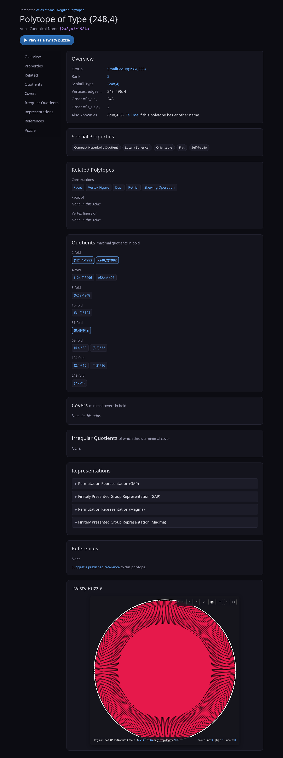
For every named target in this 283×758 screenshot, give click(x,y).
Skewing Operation (159, 187)
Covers (30, 93)
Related (31, 74)
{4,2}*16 (98, 365)
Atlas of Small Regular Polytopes (60, 10)
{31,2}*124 (82, 312)
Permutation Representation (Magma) (111, 509)
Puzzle (30, 130)
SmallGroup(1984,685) (126, 68)
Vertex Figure (98, 187)
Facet (78, 187)
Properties (34, 65)
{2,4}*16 (80, 365)
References (34, 120)
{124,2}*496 (83, 277)
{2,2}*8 (79, 383)
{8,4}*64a (81, 330)
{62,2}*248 (82, 295)
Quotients (33, 84)
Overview (33, 56)
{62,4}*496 (106, 277)
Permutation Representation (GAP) (108, 483)
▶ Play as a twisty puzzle (47, 40)
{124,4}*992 (83, 260)
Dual (118, 187)
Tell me (132, 114)
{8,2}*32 (98, 347)
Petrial (133, 187)
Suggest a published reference (96, 567)
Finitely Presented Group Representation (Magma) (122, 522)
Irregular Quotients (42, 102)
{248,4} (113, 83)
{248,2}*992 (107, 260)
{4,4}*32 (80, 347)
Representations (39, 111)
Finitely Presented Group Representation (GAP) (119, 496)
